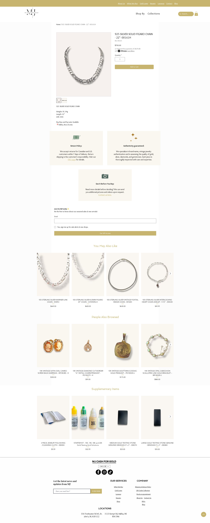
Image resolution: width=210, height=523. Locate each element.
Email (56, 216)
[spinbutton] (120, 59)
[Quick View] (53, 274)
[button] (154, 13)
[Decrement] (116, 59)
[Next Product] (170, 273)
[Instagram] (104, 472)
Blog (143, 505)
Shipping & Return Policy (143, 487)
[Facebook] (98, 472)
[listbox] (104, 466)
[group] (105, 281)
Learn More (130, 51)
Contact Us (147, 498)
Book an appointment (144, 494)
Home (58, 24)
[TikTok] (110, 472)
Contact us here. (105, 195)
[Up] (203, 514)
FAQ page (72, 159)
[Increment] (123, 59)
